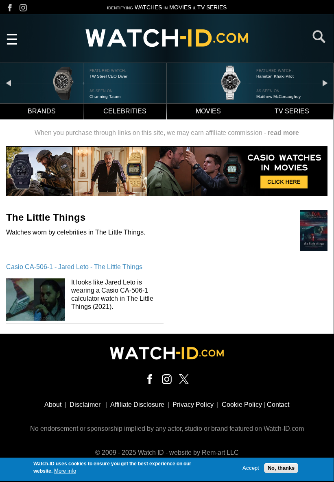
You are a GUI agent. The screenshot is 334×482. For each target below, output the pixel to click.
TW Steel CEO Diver (108, 76)
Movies (208, 111)
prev (8, 82)
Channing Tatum (105, 96)
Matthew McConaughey (278, 96)
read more (283, 132)
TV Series (292, 111)
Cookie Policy (242, 404)
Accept (250, 468)
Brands (42, 111)
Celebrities (124, 111)
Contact (278, 404)
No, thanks (281, 468)
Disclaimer (85, 404)
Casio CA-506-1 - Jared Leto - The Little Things (74, 266)
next (325, 82)
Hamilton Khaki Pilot (275, 76)
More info (65, 471)
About (52, 404)
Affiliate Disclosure (137, 404)
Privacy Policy (193, 404)
